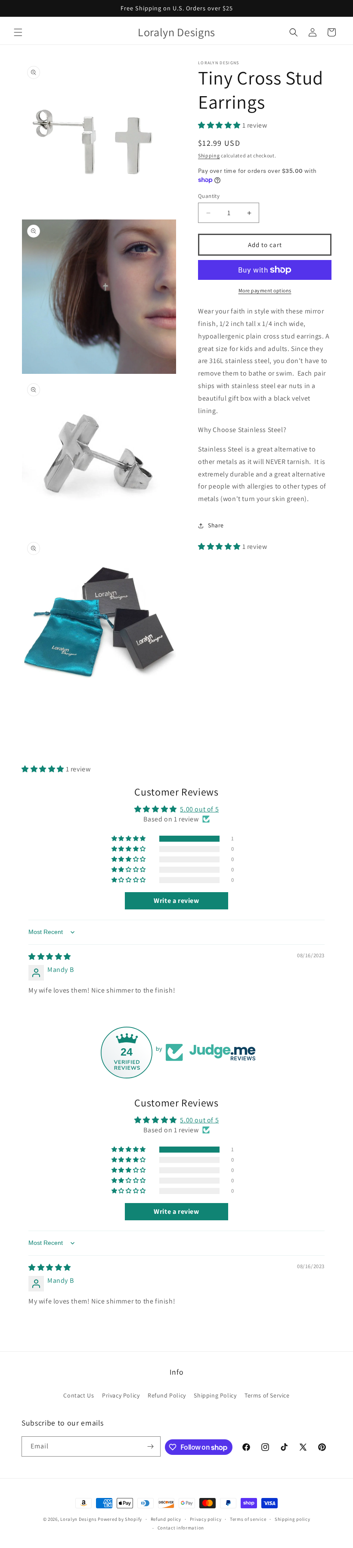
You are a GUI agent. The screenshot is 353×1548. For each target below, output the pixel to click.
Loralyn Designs (78, 1519)
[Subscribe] (150, 1446)
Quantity (209, 196)
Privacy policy (206, 1519)
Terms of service (248, 1519)
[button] (18, 32)
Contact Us (78, 1395)
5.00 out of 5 (199, 809)
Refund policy (166, 1519)
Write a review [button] (176, 900)
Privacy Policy (120, 1395)
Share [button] (216, 525)
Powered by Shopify (120, 1519)
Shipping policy (292, 1519)
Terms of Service (267, 1395)
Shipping (209, 155)
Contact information (181, 1528)
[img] (49, 956)
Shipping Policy (215, 1395)
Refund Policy (167, 1395)
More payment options (264, 290)
